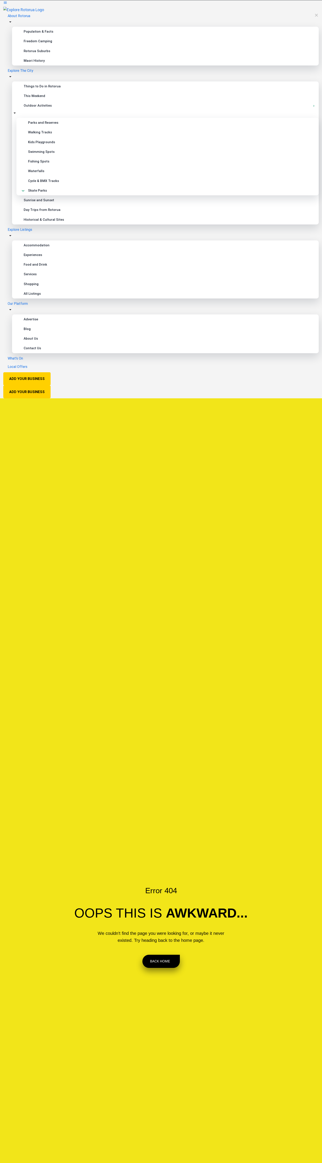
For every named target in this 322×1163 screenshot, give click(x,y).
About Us (31, 339)
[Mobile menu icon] (161, 3)
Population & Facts (38, 32)
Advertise (31, 319)
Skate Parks (37, 190)
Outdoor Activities (38, 106)
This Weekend (34, 96)
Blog (27, 329)
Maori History (34, 61)
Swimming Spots (41, 152)
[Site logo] (23, 9)
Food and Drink (35, 264)
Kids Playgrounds (41, 142)
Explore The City (20, 71)
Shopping (31, 284)
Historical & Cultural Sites (44, 220)
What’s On (15, 358)
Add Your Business (27, 379)
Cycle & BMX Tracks (43, 181)
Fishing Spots (38, 161)
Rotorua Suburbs (37, 51)
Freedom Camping (38, 41)
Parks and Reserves (43, 123)
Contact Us (32, 348)
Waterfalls (36, 171)
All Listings (32, 294)
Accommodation (37, 245)
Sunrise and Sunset (39, 200)
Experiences (33, 255)
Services (30, 274)
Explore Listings (20, 230)
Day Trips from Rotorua (42, 210)
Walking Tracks (40, 132)
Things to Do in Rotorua (42, 86)
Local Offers (17, 367)
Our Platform (18, 304)
